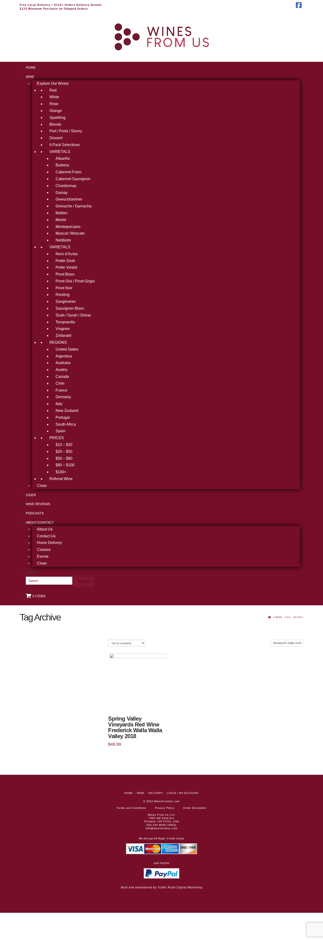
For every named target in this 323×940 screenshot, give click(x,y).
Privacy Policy (165, 807)
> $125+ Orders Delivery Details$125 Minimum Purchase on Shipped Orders (61, 6)
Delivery (155, 793)
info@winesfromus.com (161, 828)
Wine (140, 793)
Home (128, 793)
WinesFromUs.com (167, 801)
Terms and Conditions (131, 807)
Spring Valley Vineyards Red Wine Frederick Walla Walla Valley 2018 (135, 728)
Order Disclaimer (194, 807)
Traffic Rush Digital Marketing (179, 887)
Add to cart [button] (138, 703)
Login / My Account (183, 793)
